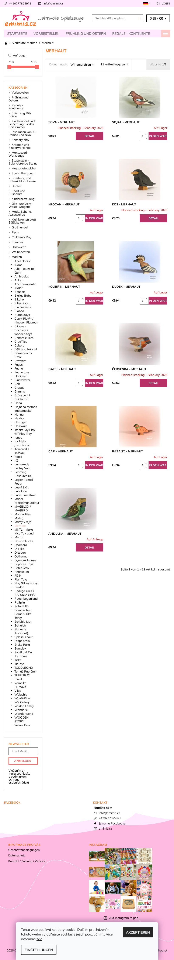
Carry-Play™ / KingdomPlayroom (26, 320)
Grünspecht (22, 395)
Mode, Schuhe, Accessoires (20, 213)
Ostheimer (21, 556)
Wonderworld (23, 714)
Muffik (18, 537)
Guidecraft (21, 399)
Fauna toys (21, 372)
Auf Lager (20, 55)
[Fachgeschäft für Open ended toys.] (6, 43)
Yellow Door (22, 725)
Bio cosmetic (23, 307)
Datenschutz (16, 855)
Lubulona (20, 491)
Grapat (19, 388)
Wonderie (21, 710)
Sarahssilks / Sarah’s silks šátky (22, 614)
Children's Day (21, 237)
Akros (18, 265)
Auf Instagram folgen (123, 918)
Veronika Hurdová (20, 685)
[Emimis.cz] (45, 18)
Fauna (18, 368)
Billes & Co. (22, 303)
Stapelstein (22, 641)
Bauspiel (20, 292)
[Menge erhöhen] (147, 134)
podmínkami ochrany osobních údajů (18, 779)
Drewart (20, 361)
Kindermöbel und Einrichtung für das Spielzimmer (21, 124)
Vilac (17, 691)
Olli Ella (19, 549)
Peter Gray (21, 568)
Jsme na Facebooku (112, 823)
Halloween (19, 247)
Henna (19, 414)
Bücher (16, 186)
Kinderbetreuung (23, 199)
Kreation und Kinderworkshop (19, 146)
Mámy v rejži (22, 522)
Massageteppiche (24, 168)
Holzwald (20, 426)
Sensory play (20, 140)
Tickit (17, 660)
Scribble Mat (22, 622)
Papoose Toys (23, 564)
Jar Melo (20, 441)
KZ (16, 460)
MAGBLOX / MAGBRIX (22, 508)
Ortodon (20, 552)
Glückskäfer (22, 380)
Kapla (18, 457)
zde (39, 939)
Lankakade (21, 464)
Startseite (17, 33)
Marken (17, 257)
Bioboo (19, 311)
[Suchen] (139, 18)
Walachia (20, 694)
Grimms (19, 391)
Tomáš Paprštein (25, 671)
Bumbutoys (22, 315)
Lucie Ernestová (25, 495)
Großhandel (20, 227)
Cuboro (19, 345)
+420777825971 (20, 3)
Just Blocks (21, 445)
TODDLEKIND (23, 668)
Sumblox (20, 648)
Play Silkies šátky (26, 583)
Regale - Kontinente (131, 33)
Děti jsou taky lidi (25, 349)
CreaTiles (20, 342)
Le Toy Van (21, 468)
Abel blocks (22, 261)
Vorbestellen (46, 33)
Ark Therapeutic (25, 284)
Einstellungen (39, 950)
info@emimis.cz (53, 3)
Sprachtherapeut (23, 173)
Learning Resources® (22, 474)
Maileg (18, 518)
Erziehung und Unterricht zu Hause (22, 179)
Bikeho (19, 299)
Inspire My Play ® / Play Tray (24, 432)
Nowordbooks (23, 541)
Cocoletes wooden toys (23, 332)
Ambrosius (21, 276)
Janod (18, 437)
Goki (17, 384)
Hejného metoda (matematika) (25, 409)
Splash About (23, 637)
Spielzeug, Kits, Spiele (20, 114)
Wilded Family (24, 706)
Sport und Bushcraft (16, 192)
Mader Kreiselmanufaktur (26, 501)
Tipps (15, 232)
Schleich (20, 625)
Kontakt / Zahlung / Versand (27, 861)
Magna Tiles (22, 514)
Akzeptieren (138, 932)
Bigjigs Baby (22, 295)
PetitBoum (21, 572)
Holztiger (20, 422)
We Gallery (21, 702)
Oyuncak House (25, 560)
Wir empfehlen (80, 64)
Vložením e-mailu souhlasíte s (19, 776)
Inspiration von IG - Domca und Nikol (23, 133)
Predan (19, 587)
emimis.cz (105, 828)
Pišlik (17, 575)
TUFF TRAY (22, 675)
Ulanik (18, 679)
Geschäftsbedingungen (24, 850)
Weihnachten (21, 252)
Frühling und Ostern (86, 33)
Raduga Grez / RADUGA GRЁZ (25, 593)
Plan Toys (20, 579)
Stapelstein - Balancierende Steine (23, 162)
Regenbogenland (26, 599)
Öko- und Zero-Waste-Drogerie (20, 205)
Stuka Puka (22, 645)
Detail (89, 136)
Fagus (18, 365)
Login (165, 3)
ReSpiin (19, 602)
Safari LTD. (21, 606)
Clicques (20, 326)
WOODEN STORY (21, 719)
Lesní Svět (21, 487)
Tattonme (20, 656)
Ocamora (20, 545)
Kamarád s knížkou (21, 451)
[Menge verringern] (147, 138)
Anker (18, 280)
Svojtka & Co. (23, 652)
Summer (17, 242)
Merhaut (20, 526)
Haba (18, 403)
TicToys (19, 664)
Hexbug (19, 418)
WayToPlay (22, 698)
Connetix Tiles (24, 338)
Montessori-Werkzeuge (18, 154)
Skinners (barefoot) (21, 631)
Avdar (18, 288)
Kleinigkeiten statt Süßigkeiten (22, 221)
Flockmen (20, 376)
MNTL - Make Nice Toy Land (24, 531)
